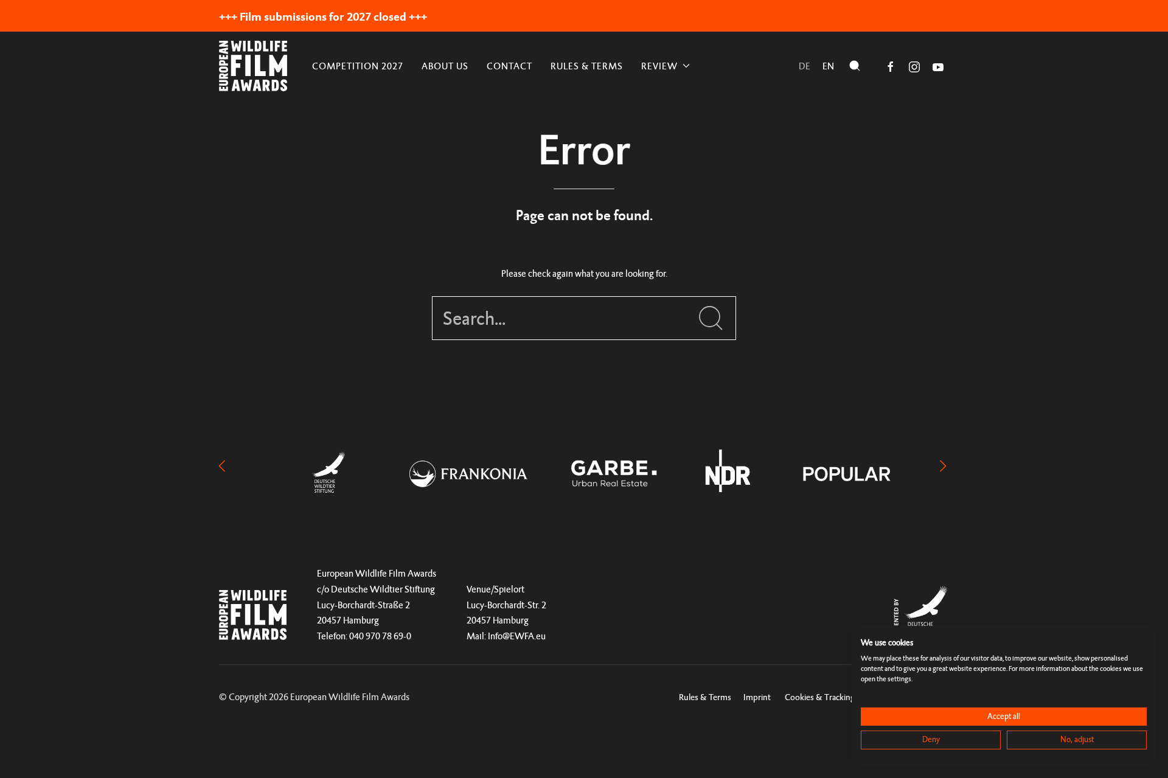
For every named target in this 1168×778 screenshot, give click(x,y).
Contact (509, 66)
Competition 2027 (357, 66)
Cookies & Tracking (820, 697)
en (828, 66)
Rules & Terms (587, 66)
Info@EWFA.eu (517, 636)
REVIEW (659, 66)
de (804, 66)
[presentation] (222, 465)
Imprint (757, 697)
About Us (445, 66)
